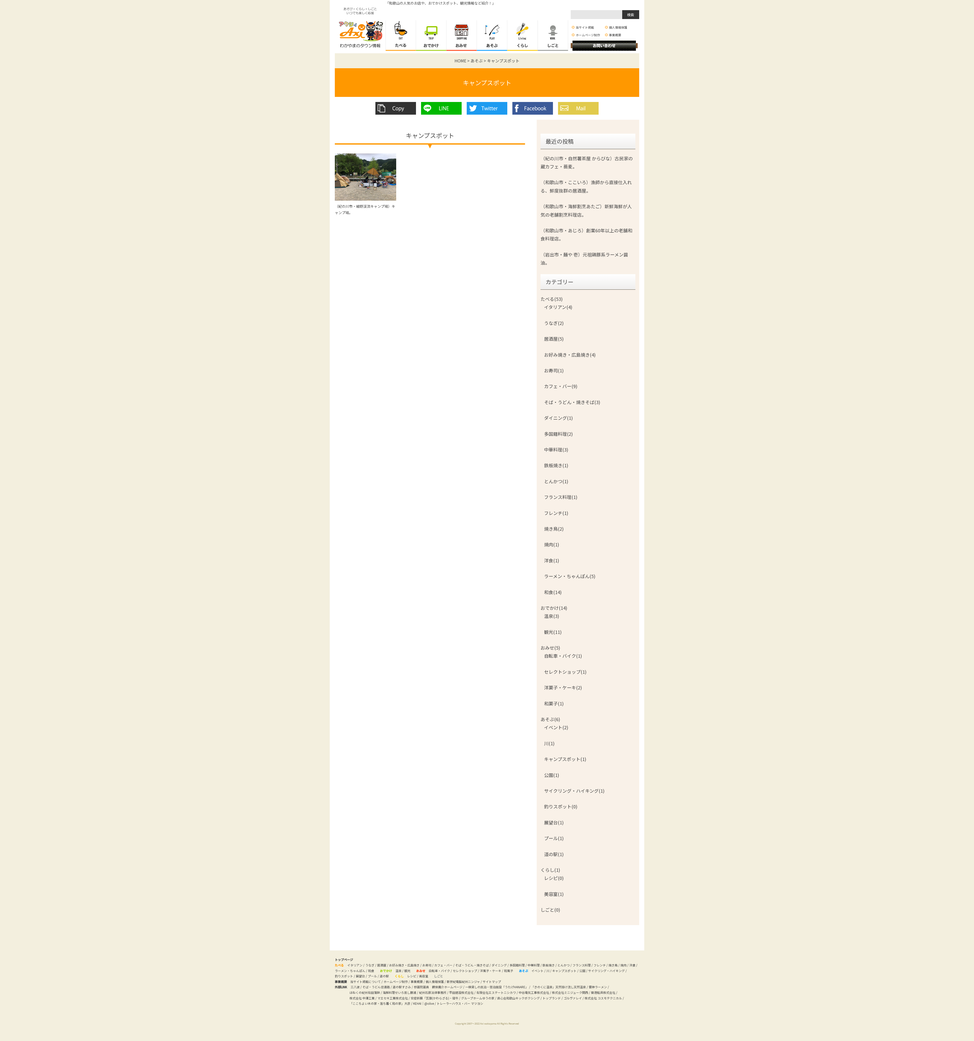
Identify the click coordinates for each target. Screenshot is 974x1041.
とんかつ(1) (556, 481)
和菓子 (508, 970)
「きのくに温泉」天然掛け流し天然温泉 (558, 987)
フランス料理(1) (560, 497)
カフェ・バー (443, 965)
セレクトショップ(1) (565, 671)
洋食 (632, 965)
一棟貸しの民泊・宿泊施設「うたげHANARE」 (496, 987)
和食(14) (553, 592)
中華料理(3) (556, 449)
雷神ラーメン (598, 987)
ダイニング (499, 965)
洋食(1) (551, 560)
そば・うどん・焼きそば (472, 965)
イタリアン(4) (558, 307)
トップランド (552, 998)
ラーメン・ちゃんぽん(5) (569, 576)
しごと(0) (550, 909)
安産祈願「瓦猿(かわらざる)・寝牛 (434, 998)
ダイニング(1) (558, 417)
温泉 (398, 970)
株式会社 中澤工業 (362, 998)
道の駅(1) (554, 854)
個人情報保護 (618, 27)
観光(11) (553, 632)
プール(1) (554, 838)
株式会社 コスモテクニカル (603, 998)
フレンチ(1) (556, 513)
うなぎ (369, 965)
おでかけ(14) (554, 607)
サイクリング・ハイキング (606, 970)
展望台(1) (554, 822)
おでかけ (431, 35)
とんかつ (564, 965)
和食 (371, 970)
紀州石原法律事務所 (432, 992)
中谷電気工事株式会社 (534, 992)
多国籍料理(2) (558, 433)
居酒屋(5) (554, 338)
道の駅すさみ (402, 987)
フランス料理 (581, 965)
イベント (537, 970)
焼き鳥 (613, 965)
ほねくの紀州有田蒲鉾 (365, 992)
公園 (582, 970)
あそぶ (492, 35)
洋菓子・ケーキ (490, 970)
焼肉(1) (551, 544)
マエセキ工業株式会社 (392, 998)
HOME (460, 61)
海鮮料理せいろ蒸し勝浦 (399, 992)
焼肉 (623, 965)
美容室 (423, 976)
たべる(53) (552, 299)
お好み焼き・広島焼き (404, 965)
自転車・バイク (439, 970)
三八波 (355, 987)
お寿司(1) (554, 370)
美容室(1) (554, 894)
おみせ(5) (550, 647)
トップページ (344, 959)
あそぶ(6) (550, 719)
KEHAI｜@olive (423, 1003)
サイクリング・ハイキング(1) (574, 790)
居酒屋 (381, 965)
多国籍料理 (517, 965)
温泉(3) (551, 616)
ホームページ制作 (588, 35)
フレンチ (600, 965)
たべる (401, 35)
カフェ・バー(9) (560, 386)
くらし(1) (550, 869)
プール (372, 976)
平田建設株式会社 (461, 992)
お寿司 (426, 965)
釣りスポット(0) (560, 806)
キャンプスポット (487, 82)
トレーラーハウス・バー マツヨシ (460, 1003)
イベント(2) (556, 727)
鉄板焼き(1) (556, 465)
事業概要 (615, 35)
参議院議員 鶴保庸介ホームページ (438, 987)
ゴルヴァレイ (573, 998)
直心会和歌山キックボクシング (518, 998)
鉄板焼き (549, 965)
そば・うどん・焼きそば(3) (572, 402)
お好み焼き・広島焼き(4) (570, 354)
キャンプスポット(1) (565, 759)
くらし (522, 35)
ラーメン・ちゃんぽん (350, 970)
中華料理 (534, 965)
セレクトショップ (465, 970)
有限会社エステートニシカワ (496, 992)
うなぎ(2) (554, 323)
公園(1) (551, 775)
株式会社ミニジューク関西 (570, 992)
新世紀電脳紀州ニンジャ (463, 981)
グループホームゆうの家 (477, 998)
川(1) (549, 743)
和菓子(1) (554, 703)
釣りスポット (344, 976)
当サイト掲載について (365, 981)
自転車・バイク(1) (563, 655)
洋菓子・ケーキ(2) (563, 687)
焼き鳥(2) (554, 528)
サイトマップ (492, 981)
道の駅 (384, 976)
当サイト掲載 (585, 27)
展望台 (360, 976)
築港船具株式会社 (603, 992)
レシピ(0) (554, 878)
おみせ (461, 35)
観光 (407, 970)
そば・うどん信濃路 (376, 987)
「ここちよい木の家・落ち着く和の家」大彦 (380, 1003)
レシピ (411, 976)
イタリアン (354, 965)
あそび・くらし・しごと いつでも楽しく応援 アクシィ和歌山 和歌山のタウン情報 (360, 25)
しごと (553, 35)
